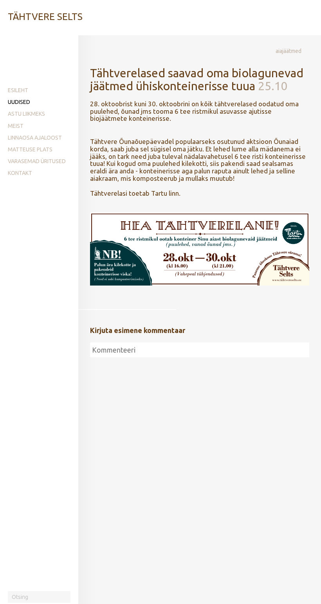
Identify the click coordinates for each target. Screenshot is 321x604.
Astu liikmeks (26, 114)
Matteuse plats (30, 149)
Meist (15, 126)
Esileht (18, 90)
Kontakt (20, 173)
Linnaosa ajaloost (35, 138)
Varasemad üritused (37, 161)
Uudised (19, 102)
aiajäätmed (288, 51)
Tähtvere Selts (45, 16)
